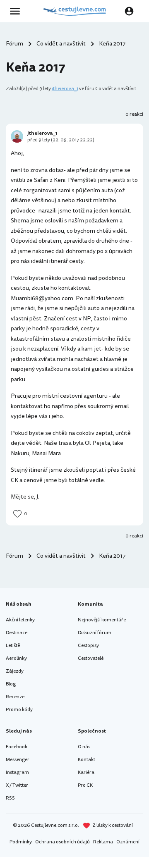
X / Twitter (17, 785)
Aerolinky (16, 658)
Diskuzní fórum (94, 632)
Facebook (16, 746)
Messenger (17, 759)
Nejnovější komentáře (102, 619)
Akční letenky (20, 619)
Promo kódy (19, 709)
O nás (84, 746)
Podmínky (21, 841)
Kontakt (86, 759)
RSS (10, 798)
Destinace (16, 632)
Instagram (17, 772)
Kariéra (86, 772)
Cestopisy (88, 645)
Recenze (15, 696)
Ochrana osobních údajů (62, 841)
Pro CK (85, 785)
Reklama (103, 841)
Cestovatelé (90, 658)
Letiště (13, 645)
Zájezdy (15, 671)
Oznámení (127, 841)
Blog (11, 684)
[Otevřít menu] (17, 11)
